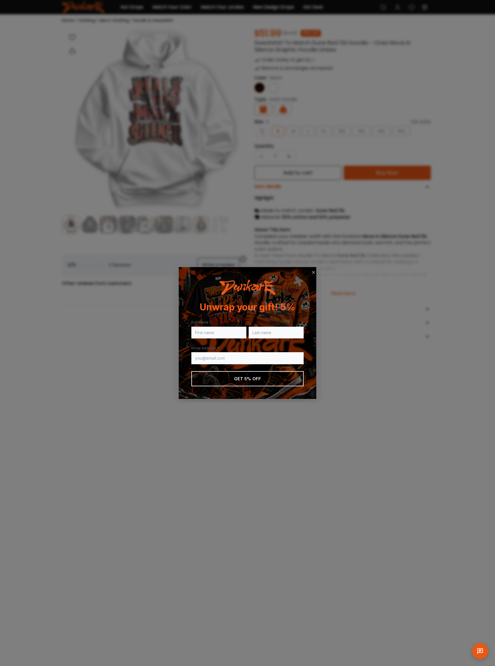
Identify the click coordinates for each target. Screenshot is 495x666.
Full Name (200, 322)
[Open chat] (480, 651)
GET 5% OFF (247, 378)
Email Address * (205, 348)
